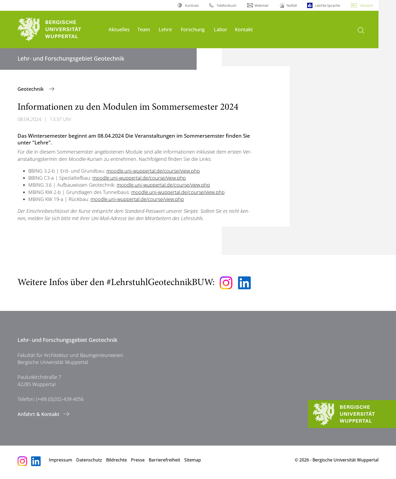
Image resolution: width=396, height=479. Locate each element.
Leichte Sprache (327, 5)
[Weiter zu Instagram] (226, 282)
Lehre (165, 29)
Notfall (292, 5)
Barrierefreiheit (164, 460)
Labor (220, 29)
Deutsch (366, 5)
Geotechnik (31, 89)
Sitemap (192, 460)
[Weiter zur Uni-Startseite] (60, 29)
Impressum (60, 460)
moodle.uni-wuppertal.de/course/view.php (153, 171)
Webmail (261, 5)
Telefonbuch (227, 5)
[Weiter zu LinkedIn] (244, 282)
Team (143, 29)
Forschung (193, 29)
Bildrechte (116, 460)
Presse (138, 460)
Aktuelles (119, 29)
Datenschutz (89, 460)
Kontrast (191, 5)
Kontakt (244, 29)
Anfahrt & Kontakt (38, 414)
